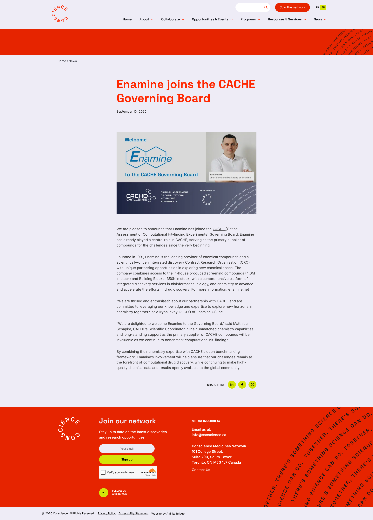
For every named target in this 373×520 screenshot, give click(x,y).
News (318, 19)
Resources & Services (285, 19)
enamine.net (238, 289)
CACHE (219, 229)
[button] (232, 385)
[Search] (265, 7)
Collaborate (170, 19)
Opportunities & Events (210, 19)
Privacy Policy (107, 513)
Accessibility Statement (133, 513)
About (144, 19)
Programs (248, 19)
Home (127, 19)
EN (323, 7)
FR (317, 7)
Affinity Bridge (175, 513)
